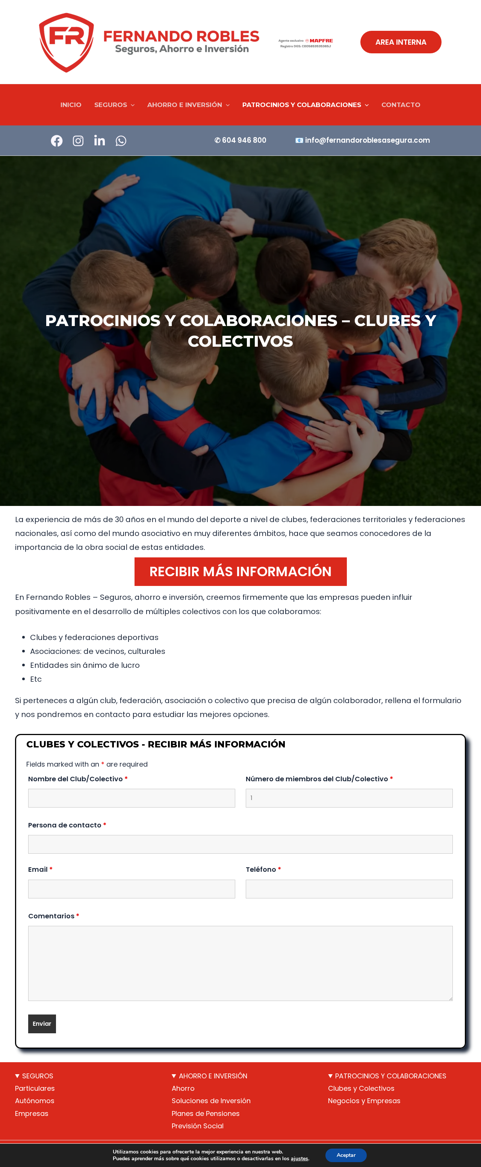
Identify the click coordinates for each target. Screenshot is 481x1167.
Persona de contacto (67, 825)
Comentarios (53, 916)
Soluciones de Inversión (211, 1100)
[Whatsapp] (121, 141)
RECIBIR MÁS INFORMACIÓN (241, 571)
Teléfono (263, 869)
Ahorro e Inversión (184, 105)
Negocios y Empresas (364, 1100)
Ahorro (183, 1088)
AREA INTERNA (401, 42)
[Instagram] (78, 141)
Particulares (35, 1088)
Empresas (31, 1113)
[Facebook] (57, 141)
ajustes (299, 1158)
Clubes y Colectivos (361, 1088)
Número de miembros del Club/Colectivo (319, 779)
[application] (131, 104)
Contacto (400, 105)
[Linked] (100, 141)
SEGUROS (37, 1076)
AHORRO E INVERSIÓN (213, 1076)
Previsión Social (198, 1126)
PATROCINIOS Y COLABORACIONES (390, 1076)
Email (40, 869)
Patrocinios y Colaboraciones (301, 105)
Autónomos (34, 1100)
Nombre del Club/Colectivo (78, 779)
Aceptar (346, 1155)
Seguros (110, 105)
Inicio (71, 105)
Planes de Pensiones (206, 1113)
